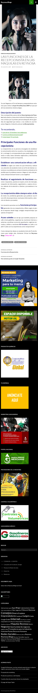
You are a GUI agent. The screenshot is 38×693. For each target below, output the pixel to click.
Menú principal (36, 2)
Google (3, 619)
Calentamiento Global (27, 608)
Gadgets (26, 616)
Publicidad (4, 631)
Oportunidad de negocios (20, 627)
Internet (15, 619)
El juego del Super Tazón (8, 682)
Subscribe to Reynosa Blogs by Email (11, 585)
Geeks (32, 616)
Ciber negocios (16, 610)
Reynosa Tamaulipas (19, 637)
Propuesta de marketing (8, 672)
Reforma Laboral (21, 634)
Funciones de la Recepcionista (9, 251)
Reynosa (28, 634)
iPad (22, 619)
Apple (10, 608)
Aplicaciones (4, 608)
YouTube (17, 641)
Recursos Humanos (20, 242)
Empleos (21, 613)
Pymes (10, 631)
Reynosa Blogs (6, 2)
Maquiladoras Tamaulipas (23, 621)
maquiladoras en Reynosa (8, 621)
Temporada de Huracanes (26, 639)
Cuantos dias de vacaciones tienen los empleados (15, 679)
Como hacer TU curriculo (10, 137)
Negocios (5, 626)
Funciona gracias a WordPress (8, 690)
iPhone (24, 619)
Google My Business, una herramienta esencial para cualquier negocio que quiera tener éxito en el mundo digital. (18, 668)
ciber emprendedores (6, 610)
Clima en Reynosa (28, 610)
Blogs (18, 608)
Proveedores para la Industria (19, 629)
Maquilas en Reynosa (5, 624)
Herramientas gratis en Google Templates (12, 257)
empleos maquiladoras (8, 53)
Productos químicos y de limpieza (10, 675)
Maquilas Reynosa (7, 242)
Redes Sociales (8, 633)
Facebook (19, 616)
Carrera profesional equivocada (12, 135)
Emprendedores (8, 616)
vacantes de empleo (10, 641)
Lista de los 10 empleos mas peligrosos (14, 132)
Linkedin (29, 619)
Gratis (8, 619)
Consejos (6, 612)
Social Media (16, 639)
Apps (13, 608)
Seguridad (27, 637)
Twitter (3, 641)
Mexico (30, 624)
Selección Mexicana (6, 639)
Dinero (15, 613)
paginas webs (4, 629)
